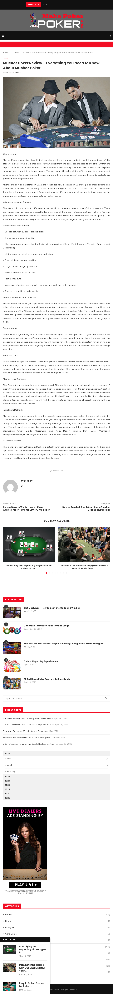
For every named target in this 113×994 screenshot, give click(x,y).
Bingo (57, 921)
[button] (43, 4)
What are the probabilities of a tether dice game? (27, 737)
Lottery (57, 953)
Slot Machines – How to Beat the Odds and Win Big (52, 608)
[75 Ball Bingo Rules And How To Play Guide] (12, 683)
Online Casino (57, 959)
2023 (7, 785)
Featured (57, 940)
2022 (7, 789)
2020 (7, 797)
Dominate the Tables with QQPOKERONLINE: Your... (32, 967)
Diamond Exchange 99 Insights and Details (24, 731)
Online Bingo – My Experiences (41, 661)
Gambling (57, 946)
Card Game (57, 933)
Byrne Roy (16, 72)
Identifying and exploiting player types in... (32, 949)
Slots (57, 972)
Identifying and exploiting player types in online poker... (29, 567)
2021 (7, 793)
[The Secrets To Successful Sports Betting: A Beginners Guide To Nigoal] (12, 648)
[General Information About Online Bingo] (12, 630)
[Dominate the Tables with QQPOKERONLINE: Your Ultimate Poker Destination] (84, 544)
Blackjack (57, 927)
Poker (17, 52)
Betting (57, 914)
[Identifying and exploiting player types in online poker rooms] (29, 544)
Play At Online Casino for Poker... (31, 985)
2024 (7, 780)
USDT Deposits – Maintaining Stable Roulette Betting (28, 744)
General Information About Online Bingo (46, 625)
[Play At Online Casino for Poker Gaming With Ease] (9, 986)
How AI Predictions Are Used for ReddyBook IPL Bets (28, 724)
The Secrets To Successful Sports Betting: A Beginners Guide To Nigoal (63, 643)
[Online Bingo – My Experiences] (12, 666)
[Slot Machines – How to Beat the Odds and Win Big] (12, 612)
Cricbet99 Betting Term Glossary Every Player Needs (28, 718)
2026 (7, 753)
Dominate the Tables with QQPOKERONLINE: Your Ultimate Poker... (84, 567)
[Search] (109, 35)
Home (6, 52)
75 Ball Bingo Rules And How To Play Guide (47, 679)
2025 (7, 776)
